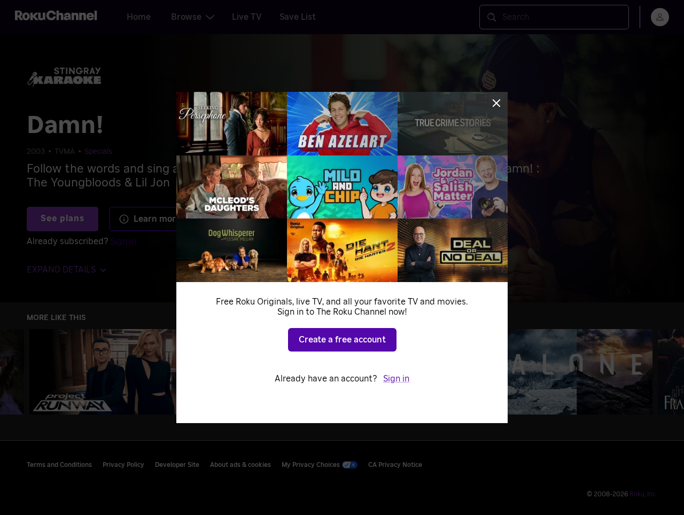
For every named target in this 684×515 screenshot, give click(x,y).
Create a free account (342, 339)
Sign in (396, 378)
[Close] (496, 103)
